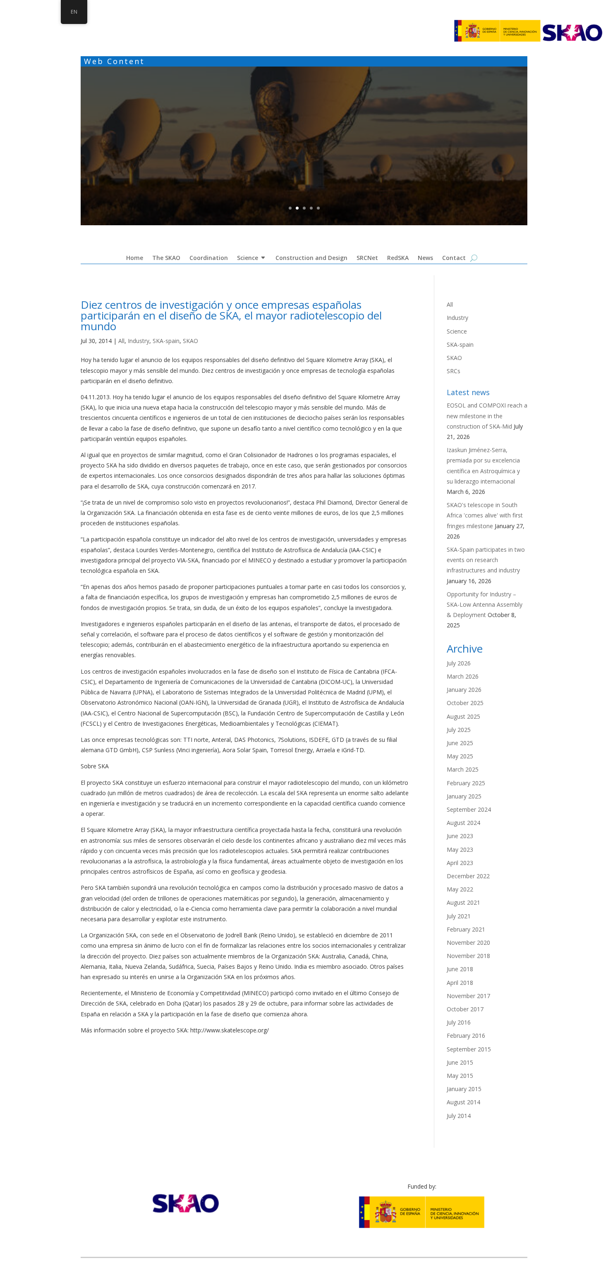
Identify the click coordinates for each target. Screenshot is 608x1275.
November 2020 (468, 942)
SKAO (190, 341)
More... (304, 161)
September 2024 (469, 809)
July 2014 (459, 1116)
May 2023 (460, 849)
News (425, 260)
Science (247, 260)
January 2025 (464, 796)
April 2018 (460, 983)
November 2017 (468, 996)
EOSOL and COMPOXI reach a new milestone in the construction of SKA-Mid (487, 415)
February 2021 (466, 929)
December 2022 (468, 876)
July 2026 (459, 663)
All (121, 341)
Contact (454, 260)
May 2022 (460, 889)
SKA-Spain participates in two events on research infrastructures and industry (486, 560)
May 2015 (460, 1076)
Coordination (304, 119)
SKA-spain (166, 341)
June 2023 (460, 836)
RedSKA (398, 260)
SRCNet (367, 260)
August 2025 (463, 716)
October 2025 (465, 703)
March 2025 (463, 769)
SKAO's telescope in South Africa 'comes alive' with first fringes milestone (485, 515)
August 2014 (463, 1102)
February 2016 (466, 1035)
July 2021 (459, 916)
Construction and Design (311, 260)
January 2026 (464, 690)
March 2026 (463, 676)
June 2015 (460, 1062)
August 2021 (463, 902)
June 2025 (460, 743)
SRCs (453, 371)
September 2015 (469, 1049)
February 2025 (466, 783)
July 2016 (459, 1022)
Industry (138, 341)
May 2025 (460, 756)
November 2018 (468, 956)
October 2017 (465, 1009)
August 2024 (463, 823)
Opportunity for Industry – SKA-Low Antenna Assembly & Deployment (484, 604)
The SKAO (166, 260)
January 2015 (464, 1089)
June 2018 (460, 969)
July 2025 (459, 730)
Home (134, 260)
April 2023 (460, 863)
